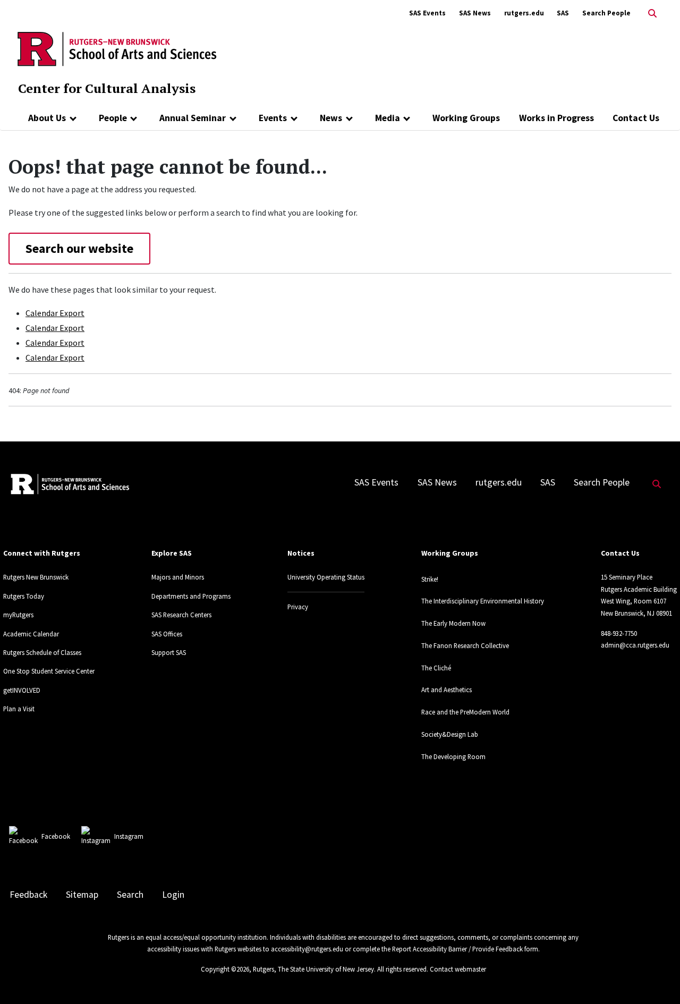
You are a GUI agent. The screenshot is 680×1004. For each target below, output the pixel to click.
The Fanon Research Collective (465, 645)
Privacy (297, 606)
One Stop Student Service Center (49, 671)
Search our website (79, 248)
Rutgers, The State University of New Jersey (313, 969)
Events (273, 118)
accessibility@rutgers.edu (307, 949)
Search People (606, 13)
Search (130, 894)
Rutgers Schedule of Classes (42, 652)
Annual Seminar (192, 118)
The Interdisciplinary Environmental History (482, 601)
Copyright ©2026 (225, 969)
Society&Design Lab (449, 734)
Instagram (128, 836)
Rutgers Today (23, 596)
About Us (47, 118)
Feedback (28, 894)
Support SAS (168, 652)
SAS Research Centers (181, 614)
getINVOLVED (21, 690)
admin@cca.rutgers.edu (635, 645)
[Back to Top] (657, 978)
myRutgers (18, 614)
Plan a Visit (19, 708)
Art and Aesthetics (446, 689)
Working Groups (466, 118)
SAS (563, 13)
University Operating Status (325, 577)
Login (173, 894)
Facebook (55, 836)
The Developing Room (453, 756)
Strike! (429, 579)
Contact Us (636, 118)
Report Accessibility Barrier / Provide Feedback (457, 949)
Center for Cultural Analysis (107, 88)
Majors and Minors (177, 577)
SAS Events (427, 13)
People (113, 118)
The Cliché (436, 667)
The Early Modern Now (453, 623)
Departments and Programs (191, 596)
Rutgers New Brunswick (36, 577)
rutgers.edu (524, 13)
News (331, 118)
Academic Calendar (31, 633)
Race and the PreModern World (465, 712)
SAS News (475, 13)
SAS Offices (166, 633)
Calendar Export (55, 313)
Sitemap (82, 894)
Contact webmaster (458, 969)
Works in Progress (556, 118)
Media (387, 118)
